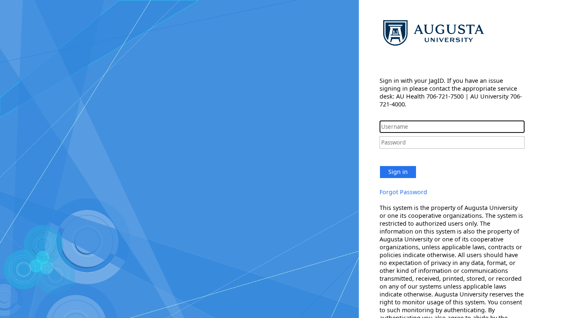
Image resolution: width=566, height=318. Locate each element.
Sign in (398, 172)
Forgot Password (403, 192)
